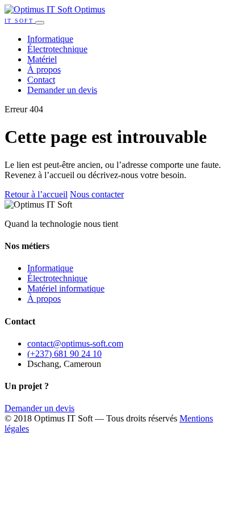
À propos (44, 69)
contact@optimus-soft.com (75, 343)
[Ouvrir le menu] (39, 22)
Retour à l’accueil (36, 194)
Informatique (50, 39)
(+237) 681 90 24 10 (64, 353)
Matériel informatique (66, 288)
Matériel (42, 59)
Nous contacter (97, 194)
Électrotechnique (57, 49)
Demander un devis (62, 90)
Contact (41, 80)
